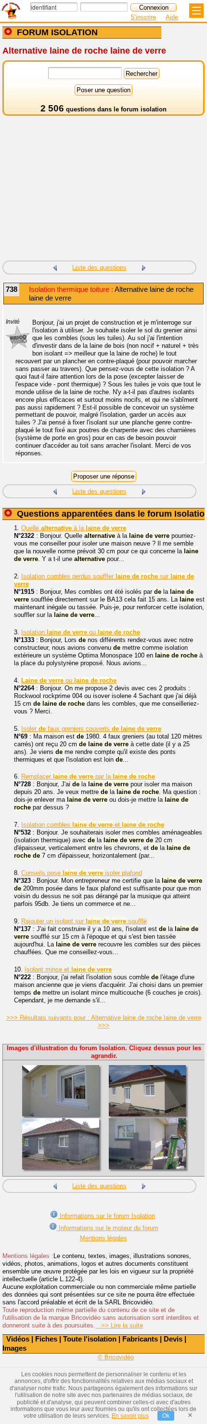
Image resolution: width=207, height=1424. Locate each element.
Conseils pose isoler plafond (81, 872)
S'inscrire (143, 17)
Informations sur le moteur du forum (107, 1228)
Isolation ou (80, 632)
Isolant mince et (68, 969)
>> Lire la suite (119, 1325)
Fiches (46, 1339)
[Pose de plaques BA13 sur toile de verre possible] (144, 266)
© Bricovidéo (116, 1357)
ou (68, 680)
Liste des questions (99, 267)
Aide (172, 17)
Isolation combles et (92, 824)
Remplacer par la (88, 776)
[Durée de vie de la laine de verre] (55, 266)
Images (14, 1348)
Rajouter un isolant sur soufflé (84, 921)
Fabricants (140, 1339)
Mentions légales (103, 1238)
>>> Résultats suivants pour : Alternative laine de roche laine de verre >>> (103, 1021)
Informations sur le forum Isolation (106, 1215)
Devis (173, 1339)
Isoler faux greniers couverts (91, 728)
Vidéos (17, 1339)
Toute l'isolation (89, 1339)
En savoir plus (130, 1416)
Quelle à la (73, 528)
